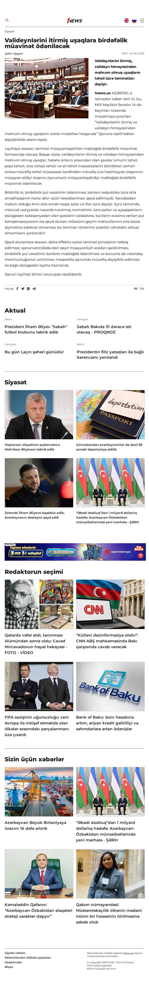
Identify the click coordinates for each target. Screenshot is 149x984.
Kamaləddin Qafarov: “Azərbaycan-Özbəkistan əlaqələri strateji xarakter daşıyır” (38, 910)
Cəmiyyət (82, 319)
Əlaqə (9, 967)
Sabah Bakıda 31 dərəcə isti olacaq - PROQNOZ (104, 329)
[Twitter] (23, 289)
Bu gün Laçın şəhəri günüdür (34, 352)
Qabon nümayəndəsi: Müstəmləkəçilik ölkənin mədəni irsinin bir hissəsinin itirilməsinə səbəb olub (109, 913)
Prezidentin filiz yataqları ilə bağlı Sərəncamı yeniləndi (110, 355)
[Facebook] (17, 289)
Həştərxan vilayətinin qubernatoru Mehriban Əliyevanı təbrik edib (32, 447)
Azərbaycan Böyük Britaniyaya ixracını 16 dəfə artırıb (35, 825)
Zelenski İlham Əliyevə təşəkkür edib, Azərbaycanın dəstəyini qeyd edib (35, 515)
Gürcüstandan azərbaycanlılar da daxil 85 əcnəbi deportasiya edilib (109, 447)
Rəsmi (8, 319)
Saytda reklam (15, 953)
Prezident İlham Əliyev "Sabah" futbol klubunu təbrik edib (36, 329)
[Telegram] (34, 289)
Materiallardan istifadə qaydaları (28, 957)
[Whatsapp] (28, 289)
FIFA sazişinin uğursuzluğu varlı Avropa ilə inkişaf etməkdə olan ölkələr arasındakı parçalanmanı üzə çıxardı (37, 726)
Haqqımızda (13, 962)
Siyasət (10, 31)
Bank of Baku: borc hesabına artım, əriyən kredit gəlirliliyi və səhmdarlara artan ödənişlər (107, 723)
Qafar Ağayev (14, 53)
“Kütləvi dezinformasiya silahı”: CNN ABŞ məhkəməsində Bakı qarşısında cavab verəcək (107, 641)
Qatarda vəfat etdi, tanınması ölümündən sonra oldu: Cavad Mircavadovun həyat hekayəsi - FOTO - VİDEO (36, 644)
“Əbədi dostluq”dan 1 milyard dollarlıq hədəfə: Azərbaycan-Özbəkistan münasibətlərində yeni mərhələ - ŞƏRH (107, 517)
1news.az (128, 953)
